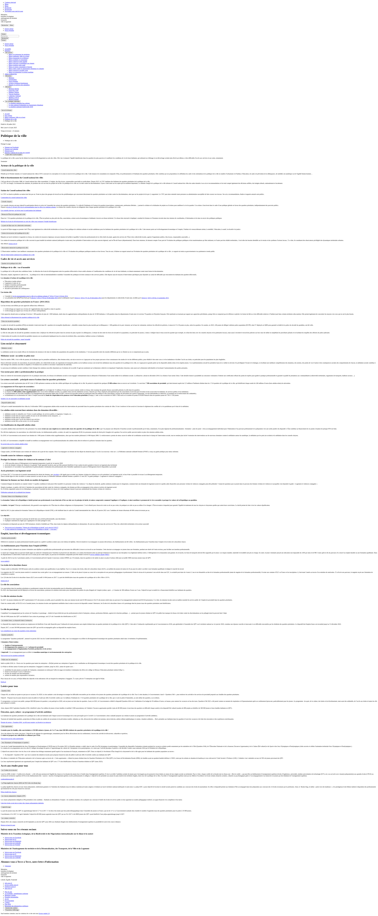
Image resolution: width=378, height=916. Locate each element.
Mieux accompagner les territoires (19, 54)
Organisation (13, 79)
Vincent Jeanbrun (14, 94)
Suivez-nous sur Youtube (12, 845)
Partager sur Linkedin (11, 149)
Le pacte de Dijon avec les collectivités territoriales (16, 225)
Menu (6, 4)
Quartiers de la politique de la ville (11, 263)
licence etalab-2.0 (44, 913)
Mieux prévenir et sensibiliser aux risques (21, 63)
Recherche (8, 8)
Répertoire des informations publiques (16, 906)
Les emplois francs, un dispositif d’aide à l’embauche (17, 620)
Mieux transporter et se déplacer (18, 58)
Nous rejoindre (9, 30)
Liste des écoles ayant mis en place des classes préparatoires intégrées (22, 803)
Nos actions (9, 52)
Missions (11, 78)
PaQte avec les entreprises (9, 659)
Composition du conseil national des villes (14, 197)
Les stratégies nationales (13, 101)
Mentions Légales (10, 895)
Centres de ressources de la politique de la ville (15, 233)
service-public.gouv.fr (11, 885)
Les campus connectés (8, 818)
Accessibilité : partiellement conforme (16, 893)
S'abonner (8, 866)
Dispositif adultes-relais (8, 402)
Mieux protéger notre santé (17, 65)
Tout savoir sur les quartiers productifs (12, 655)
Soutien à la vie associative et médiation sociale (15, 398)
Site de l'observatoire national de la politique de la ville (18, 255)
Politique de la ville (11, 119)
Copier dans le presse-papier (14, 154)
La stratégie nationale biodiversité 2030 (21, 107)
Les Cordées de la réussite (9, 770)
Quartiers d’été (6, 690)
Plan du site (8, 892)
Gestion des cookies (11, 908)
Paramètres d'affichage (12, 910)
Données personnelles (11, 897)
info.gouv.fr (8, 883)
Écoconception (9, 901)
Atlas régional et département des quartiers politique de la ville (20, 317)
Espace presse (9, 29)
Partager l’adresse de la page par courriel (17, 152)
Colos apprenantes (7, 726)
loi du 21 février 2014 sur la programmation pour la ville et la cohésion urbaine (31, 207)
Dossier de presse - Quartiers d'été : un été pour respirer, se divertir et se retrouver (26, 722)
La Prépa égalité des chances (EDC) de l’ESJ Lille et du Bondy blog (21, 783)
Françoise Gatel (13, 90)
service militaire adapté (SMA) (99, 554)
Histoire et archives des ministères (19, 85)
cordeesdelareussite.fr (7, 779)
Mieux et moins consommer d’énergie (20, 67)
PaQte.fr (3, 682)
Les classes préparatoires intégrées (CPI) (13, 796)
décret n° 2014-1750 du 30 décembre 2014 (44, 298)
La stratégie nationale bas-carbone (19, 103)
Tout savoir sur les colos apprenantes (12, 738)
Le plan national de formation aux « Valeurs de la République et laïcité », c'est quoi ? (31, 529)
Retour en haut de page (8, 825)
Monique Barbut (14, 89)
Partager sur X (9, 151)
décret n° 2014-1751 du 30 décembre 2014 (88, 298)
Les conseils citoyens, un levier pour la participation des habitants (21, 210)
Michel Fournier (14, 99)
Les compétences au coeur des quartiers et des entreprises (18, 631)
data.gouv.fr (8, 888)
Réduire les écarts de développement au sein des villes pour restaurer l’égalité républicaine (29, 221)
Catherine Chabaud (15, 96)
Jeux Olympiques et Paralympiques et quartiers (15, 742)
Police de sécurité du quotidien (10, 321)
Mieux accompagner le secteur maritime (21, 72)
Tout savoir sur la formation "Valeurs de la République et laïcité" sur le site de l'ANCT (31, 527)
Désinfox (7, 50)
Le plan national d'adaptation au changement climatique (26, 105)
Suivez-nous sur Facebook (13, 837)
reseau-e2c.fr (5, 581)
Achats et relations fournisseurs (18, 83)
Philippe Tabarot (14, 92)
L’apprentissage (6, 807)
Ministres (8, 87)
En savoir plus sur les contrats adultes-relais (14, 444)
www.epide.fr (5, 561)
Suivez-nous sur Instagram (13, 841)
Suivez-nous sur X (10, 839)
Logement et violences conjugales (11, 448)
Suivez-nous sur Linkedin (13, 843)
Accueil (7, 114)
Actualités (8, 49)
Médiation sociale (7, 348)
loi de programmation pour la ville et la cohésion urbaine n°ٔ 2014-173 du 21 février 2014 (40, 296)
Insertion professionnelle (8, 538)
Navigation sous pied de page (14, 11)
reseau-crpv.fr (13, 244)
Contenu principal (10, 2)
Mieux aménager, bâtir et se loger (19, 56)
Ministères (8, 76)
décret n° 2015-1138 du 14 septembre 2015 (155, 298)
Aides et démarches (11, 74)
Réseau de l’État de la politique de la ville (13, 214)
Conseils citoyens (7, 201)
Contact (7, 902)
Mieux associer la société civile (18, 70)
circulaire (56, 474)
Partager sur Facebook (12, 147)
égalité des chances (9, 792)
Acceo (7, 899)
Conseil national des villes (9, 170)
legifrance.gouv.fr (10, 887)
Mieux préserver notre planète (18, 61)
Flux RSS (8, 904)
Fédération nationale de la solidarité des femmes (15, 492)
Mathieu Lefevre (14, 97)
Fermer (4, 34)
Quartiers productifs (7, 635)
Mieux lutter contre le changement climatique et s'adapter (26, 68)
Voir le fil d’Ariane (7, 110)
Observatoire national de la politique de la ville (15, 247)
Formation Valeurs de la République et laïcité (14, 496)
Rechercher (8, 9)
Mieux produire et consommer (18, 60)
